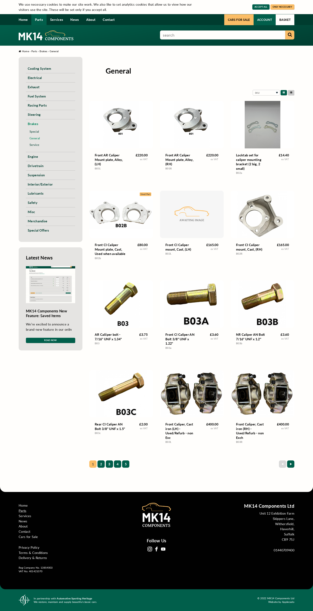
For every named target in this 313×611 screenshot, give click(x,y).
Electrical (35, 77)
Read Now (50, 340)
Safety (32, 202)
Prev (282, 464)
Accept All (260, 6)
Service (34, 145)
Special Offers (38, 230)
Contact (109, 19)
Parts (39, 19)
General (54, 51)
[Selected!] (284, 92)
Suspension (36, 175)
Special (34, 131)
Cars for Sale (239, 20)
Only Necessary (282, 6)
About (91, 19)
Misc (31, 211)
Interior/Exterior (40, 184)
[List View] (291, 92)
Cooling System (39, 68)
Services (56, 19)
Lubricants (35, 193)
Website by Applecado (281, 602)
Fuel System (37, 96)
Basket (285, 20)
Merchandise (37, 221)
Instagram (149, 549)
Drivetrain (35, 165)
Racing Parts (37, 105)
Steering (34, 114)
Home (23, 19)
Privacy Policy (29, 547)
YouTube (163, 549)
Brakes (43, 51)
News (74, 19)
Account (264, 20)
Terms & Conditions (33, 552)
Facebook (156, 549)
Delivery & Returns (33, 558)
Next (290, 464)
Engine (33, 156)
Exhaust (33, 87)
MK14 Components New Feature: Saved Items (46, 313)
